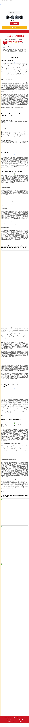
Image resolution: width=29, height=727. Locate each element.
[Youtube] (17, 17)
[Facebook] (8, 17)
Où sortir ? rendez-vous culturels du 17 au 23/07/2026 (14, 496)
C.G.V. (15, 719)
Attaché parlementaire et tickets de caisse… (12, 385)
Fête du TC (15, 717)
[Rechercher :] (14, 12)
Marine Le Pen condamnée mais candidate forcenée (11, 420)
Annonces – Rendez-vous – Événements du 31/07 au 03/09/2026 (14, 114)
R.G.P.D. (21, 719)
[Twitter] (12, 17)
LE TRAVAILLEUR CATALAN (6, 0)
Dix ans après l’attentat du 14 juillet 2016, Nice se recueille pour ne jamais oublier (14, 246)
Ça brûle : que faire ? (7, 60)
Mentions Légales (7, 717)
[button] (14, 31)
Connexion (15, 20)
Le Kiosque (8, 719)
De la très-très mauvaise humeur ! (11, 171)
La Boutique (23, 717)
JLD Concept (19, 721)
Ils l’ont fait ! (5, 152)
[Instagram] (21, 17)
